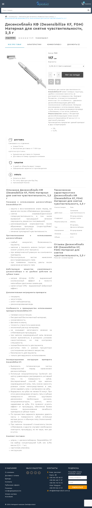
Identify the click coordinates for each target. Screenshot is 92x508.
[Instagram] (36, 473)
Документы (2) (73, 44)
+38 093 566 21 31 (56, 488)
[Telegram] (39, 473)
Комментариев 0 (42, 38)
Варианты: (52, 62)
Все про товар (14, 44)
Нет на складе (72, 75)
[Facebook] (28, 473)
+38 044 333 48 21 (56, 477)
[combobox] (66, 66)
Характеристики (34, 44)
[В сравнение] (58, 82)
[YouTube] (32, 473)
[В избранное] (51, 82)
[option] (11, 57)
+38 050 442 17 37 (56, 480)
